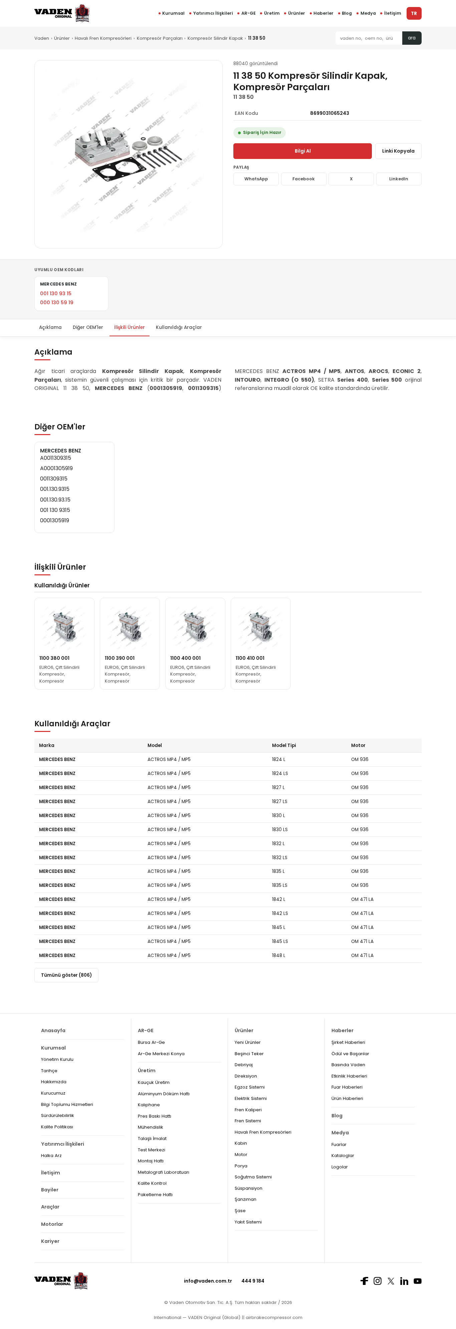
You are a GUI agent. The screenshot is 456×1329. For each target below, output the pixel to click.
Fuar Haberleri (347, 1087)
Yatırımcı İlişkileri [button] (213, 13)
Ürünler (296, 13)
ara (412, 38)
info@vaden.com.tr (208, 1281)
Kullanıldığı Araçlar (179, 327)
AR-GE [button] (248, 13)
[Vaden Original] (61, 13)
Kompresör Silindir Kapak (215, 38)
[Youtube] (418, 1281)
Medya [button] (368, 13)
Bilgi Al (303, 151)
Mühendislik (150, 1127)
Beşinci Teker (249, 1054)
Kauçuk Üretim (154, 1082)
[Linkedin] (404, 1281)
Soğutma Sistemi (253, 1177)
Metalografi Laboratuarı (163, 1172)
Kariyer (50, 1241)
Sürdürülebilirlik (57, 1115)
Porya (241, 1166)
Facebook (303, 179)
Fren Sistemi (248, 1121)
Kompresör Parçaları (160, 38)
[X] (391, 1281)
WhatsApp (256, 179)
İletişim (392, 13)
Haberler (323, 13)
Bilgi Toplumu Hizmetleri (67, 1104)
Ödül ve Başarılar (350, 1054)
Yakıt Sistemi (248, 1222)
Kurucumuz (53, 1093)
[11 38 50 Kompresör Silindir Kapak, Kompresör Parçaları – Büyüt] (128, 154)
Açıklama (50, 327)
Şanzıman (245, 1199)
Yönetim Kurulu (57, 1059)
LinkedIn (398, 179)
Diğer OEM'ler (88, 327)
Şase (240, 1210)
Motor (241, 1154)
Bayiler (49, 1189)
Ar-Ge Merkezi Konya (161, 1054)
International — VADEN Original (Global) (197, 1317)
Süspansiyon (248, 1188)
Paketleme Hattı (155, 1194)
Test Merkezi (151, 1150)
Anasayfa (53, 1030)
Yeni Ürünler (248, 1042)
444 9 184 (252, 1281)
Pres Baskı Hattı (154, 1116)
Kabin (241, 1143)
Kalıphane (149, 1105)
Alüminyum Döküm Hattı (164, 1094)
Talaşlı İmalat (152, 1138)
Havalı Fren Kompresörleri (103, 38)
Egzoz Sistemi (250, 1087)
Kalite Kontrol (152, 1183)
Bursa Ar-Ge (151, 1042)
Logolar (339, 1167)
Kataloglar (342, 1155)
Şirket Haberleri (348, 1042)
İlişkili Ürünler (129, 327)
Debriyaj (244, 1065)
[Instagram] (378, 1281)
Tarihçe (49, 1071)
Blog (347, 13)
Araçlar (50, 1206)
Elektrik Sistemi (251, 1098)
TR (414, 13)
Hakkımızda (53, 1082)
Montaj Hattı (151, 1161)
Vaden (41, 38)
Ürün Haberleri (347, 1098)
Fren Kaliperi (248, 1110)
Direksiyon (246, 1076)
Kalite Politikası (57, 1127)
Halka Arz (51, 1155)
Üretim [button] (272, 13)
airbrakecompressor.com (273, 1317)
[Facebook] (364, 1281)
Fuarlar (339, 1144)
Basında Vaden (348, 1065)
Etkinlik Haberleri (349, 1076)
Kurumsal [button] (173, 13)
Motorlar (52, 1224)
